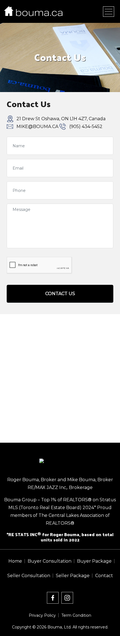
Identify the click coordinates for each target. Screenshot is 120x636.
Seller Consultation (28, 575)
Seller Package (73, 575)
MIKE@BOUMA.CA (37, 126)
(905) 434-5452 (85, 126)
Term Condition (76, 615)
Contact (104, 575)
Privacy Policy (42, 615)
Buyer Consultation (49, 561)
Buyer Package (94, 561)
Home (15, 561)
